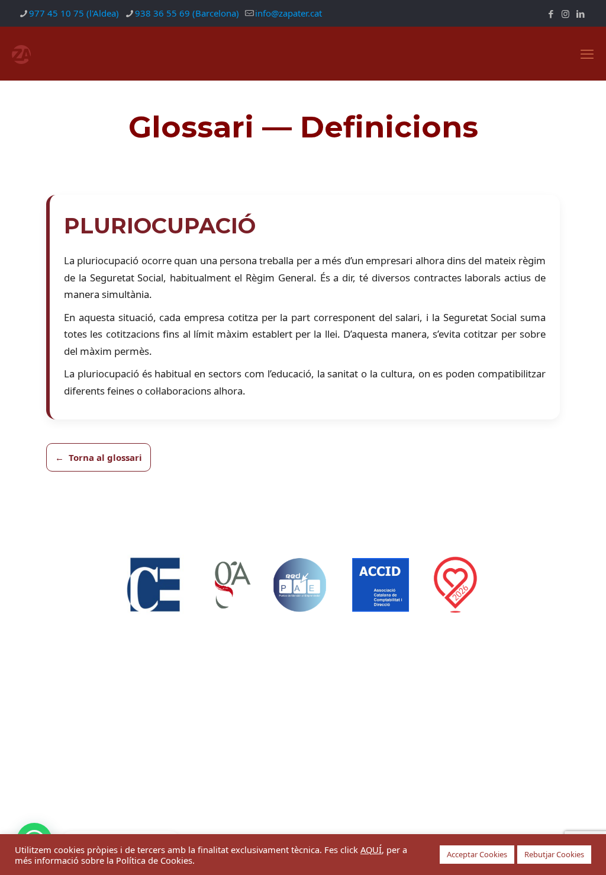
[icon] (580, 14)
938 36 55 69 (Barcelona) (187, 13)
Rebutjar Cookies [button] (554, 854)
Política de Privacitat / (243, 737)
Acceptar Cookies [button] (477, 854)
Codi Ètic (390, 737)
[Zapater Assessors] (21, 53)
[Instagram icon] (565, 14)
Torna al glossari (105, 457)
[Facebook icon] (550, 14)
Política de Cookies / (331, 737)
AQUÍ (371, 849)
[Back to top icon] (303, 789)
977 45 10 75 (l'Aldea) (74, 13)
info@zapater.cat (288, 13)
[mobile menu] (587, 53)
